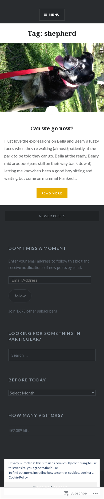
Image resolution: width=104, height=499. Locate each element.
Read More (52, 193)
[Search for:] (52, 355)
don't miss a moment (37, 248)
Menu (54, 14)
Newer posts (52, 216)
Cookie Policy (18, 477)
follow (20, 296)
